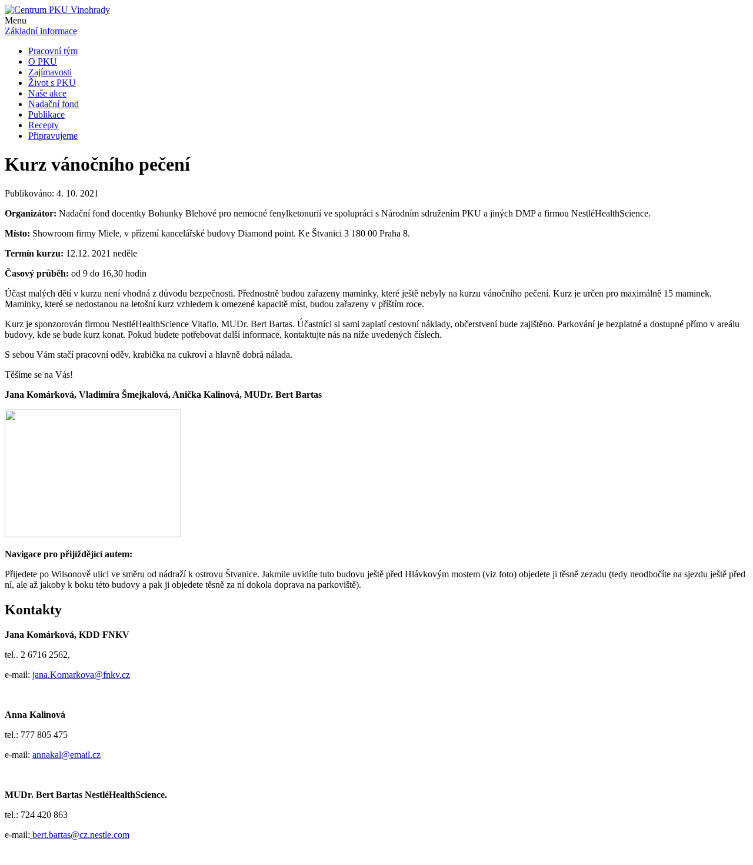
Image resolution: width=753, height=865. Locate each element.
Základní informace (41, 31)
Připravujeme (53, 136)
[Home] (57, 10)
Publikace (46, 114)
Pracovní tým (53, 51)
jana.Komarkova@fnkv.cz (81, 675)
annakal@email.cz (66, 755)
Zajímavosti (50, 72)
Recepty (43, 125)
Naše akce (47, 93)
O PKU (42, 61)
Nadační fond (53, 104)
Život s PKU (52, 83)
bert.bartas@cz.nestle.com (79, 835)
